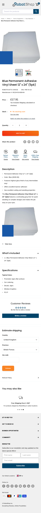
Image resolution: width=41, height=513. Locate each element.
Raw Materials (29, 18)
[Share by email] (37, 141)
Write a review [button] (20, 316)
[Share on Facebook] (24, 141)
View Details (15, 159)
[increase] (26, 125)
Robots (9, 18)
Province (5, 345)
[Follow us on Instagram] (12, 486)
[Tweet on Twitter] (33, 141)
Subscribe (20, 466)
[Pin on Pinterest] (29, 141)
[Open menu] (3, 4)
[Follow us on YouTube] (20, 486)
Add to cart (20, 133)
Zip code (5, 355)
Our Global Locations (8, 476)
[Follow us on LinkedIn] (28, 486)
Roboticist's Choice (10, 90)
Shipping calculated (26, 102)
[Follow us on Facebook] (3, 486)
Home (2, 18)
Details (6, 159)
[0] (37, 4)
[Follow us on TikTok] (24, 486)
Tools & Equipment (18, 18)
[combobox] (17, 11)
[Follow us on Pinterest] (16, 486)
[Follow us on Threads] (32, 486)
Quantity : (5, 125)
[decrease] (12, 125)
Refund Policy (7, 378)
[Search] (36, 11)
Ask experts (25, 159)
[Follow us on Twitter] (7, 486)
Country (5, 335)
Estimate (8, 368)
